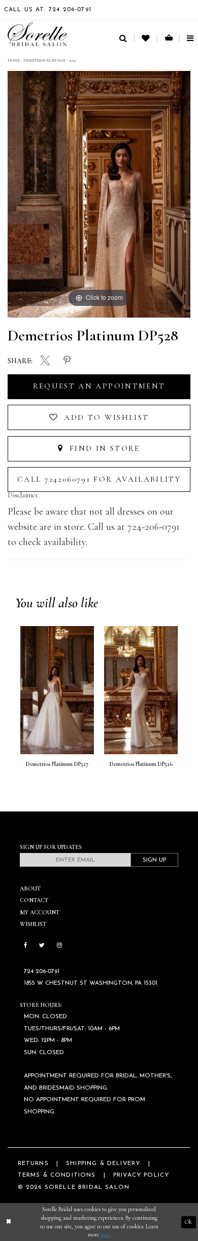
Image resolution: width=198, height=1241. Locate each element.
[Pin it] (67, 361)
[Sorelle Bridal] (37, 34)
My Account (39, 912)
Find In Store (103, 448)
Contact (34, 900)
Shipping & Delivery (103, 1163)
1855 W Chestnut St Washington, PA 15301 (90, 983)
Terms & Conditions (57, 1175)
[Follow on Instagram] (59, 946)
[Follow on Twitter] (42, 946)
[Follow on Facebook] (25, 946)
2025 (72, 60)
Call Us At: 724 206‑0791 (47, 10)
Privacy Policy (141, 1175)
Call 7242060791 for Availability (99, 479)
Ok (188, 1221)
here (105, 1234)
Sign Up (154, 860)
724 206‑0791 (41, 971)
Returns (33, 1163)
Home (14, 60)
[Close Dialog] (8, 1222)
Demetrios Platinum (44, 60)
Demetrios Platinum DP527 (57, 764)
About (30, 888)
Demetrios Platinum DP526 (141, 764)
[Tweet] (45, 362)
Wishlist (33, 923)
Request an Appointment (99, 386)
